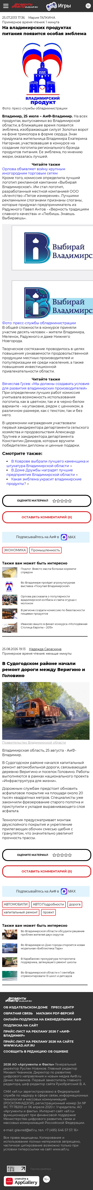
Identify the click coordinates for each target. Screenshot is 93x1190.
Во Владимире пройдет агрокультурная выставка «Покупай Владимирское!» (48, 584)
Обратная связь (18, 1013)
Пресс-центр (62, 1007)
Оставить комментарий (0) (47, 517)
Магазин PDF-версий (55, 1013)
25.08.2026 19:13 (14, 649)
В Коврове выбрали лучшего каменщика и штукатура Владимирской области (47, 463)
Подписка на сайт (20, 1025)
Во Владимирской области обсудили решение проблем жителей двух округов (52, 933)
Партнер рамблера (40, 1169)
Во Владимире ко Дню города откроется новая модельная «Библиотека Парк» (53, 946)
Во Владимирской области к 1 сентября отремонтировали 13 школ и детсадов (47, 974)
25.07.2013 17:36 (13, 18)
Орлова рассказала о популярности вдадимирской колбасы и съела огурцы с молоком (49, 600)
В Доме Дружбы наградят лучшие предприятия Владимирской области (40, 472)
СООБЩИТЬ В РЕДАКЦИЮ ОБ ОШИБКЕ (35, 1051)
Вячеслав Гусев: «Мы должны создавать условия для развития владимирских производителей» (45, 386)
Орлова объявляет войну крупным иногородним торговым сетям (33, 171)
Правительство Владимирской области (34, 743)
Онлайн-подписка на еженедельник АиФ (42, 1019)
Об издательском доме (25, 1007)
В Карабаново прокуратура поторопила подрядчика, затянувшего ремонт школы (48, 960)
